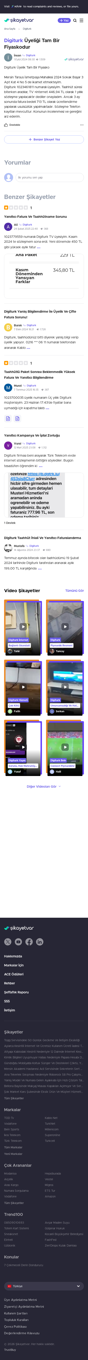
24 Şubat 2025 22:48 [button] (26, 228)
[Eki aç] (44, 276)
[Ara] (75, 20)
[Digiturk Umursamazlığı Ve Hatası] (64, 689)
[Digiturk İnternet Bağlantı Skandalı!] (23, 629)
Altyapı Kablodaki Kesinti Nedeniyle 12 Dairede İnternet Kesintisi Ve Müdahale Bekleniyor (44, 1051)
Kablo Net (51, 1118)
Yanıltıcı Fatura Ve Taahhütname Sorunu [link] (35, 216)
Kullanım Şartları (15, 1313)
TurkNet (50, 1123)
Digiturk (27, 28)
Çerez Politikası (15, 1326)
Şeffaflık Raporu (16, 992)
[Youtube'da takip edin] (18, 942)
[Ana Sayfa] (19, 20)
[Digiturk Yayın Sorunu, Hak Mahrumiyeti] (23, 749)
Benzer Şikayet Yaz (47, 139)
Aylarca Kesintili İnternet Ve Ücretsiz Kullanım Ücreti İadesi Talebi (44, 1046)
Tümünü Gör (74, 590)
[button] (18, 207)
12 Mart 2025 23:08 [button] (24, 447)
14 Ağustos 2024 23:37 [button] (27, 550)
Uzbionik (9, 1245)
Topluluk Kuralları (16, 1320)
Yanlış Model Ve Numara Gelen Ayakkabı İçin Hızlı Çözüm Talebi (44, 1080)
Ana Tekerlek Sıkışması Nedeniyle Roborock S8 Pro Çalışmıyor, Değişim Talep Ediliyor (44, 1074)
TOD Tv (9, 1118)
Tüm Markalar (13, 1147)
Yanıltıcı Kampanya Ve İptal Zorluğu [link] (32, 435)
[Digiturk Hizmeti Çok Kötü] (23, 689)
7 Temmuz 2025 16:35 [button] (26, 389)
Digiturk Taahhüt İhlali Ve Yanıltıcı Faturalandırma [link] (42, 538)
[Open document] (8, 418)
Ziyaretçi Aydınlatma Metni (24, 1306)
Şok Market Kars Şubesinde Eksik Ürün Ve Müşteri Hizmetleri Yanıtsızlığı (44, 1091)
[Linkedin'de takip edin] (39, 942)
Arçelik (8, 1179)
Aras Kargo (11, 1185)
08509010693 (14, 1222)
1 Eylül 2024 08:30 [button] (24, 59)
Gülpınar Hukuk (55, 1228)
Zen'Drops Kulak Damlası (61, 1245)
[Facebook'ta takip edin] (29, 942)
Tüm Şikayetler (14, 1098)
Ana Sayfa (9, 28)
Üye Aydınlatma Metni (20, 1300)
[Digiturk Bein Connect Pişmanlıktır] (64, 749)
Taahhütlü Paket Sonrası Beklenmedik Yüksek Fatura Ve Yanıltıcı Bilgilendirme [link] (39, 374)
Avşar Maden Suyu (57, 1222)
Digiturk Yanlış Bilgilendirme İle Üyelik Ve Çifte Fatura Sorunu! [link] (40, 314)
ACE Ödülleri (14, 974)
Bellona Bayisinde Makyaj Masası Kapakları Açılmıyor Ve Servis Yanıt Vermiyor (44, 1086)
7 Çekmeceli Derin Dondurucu (23, 1265)
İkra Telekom (12, 1135)
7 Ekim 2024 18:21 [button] (24, 329)
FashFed (50, 1239)
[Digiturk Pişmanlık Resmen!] (64, 629)
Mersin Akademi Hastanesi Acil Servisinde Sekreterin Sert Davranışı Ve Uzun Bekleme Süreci (44, 1068)
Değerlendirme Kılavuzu (21, 1333)
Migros (49, 1185)
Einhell (8, 1239)
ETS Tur (50, 1190)
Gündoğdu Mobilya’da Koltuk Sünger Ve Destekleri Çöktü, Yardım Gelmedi (44, 1063)
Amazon (50, 1196)
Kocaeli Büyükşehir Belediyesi (64, 1234)
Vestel (49, 1179)
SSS (7, 1001)
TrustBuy (10, 1349)
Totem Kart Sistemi (16, 1228)
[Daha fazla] (82, 125)
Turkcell (50, 1140)
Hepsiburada (53, 1173)
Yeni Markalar (13, 1154)
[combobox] (44, 1286)
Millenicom (52, 1129)
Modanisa (10, 1173)
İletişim (9, 1010)
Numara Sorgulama (16, 1190)
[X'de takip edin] (7, 942)
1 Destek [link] (10, 522)
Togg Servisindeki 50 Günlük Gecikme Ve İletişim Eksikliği (42, 1040)
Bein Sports (11, 1129)
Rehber (9, 983)
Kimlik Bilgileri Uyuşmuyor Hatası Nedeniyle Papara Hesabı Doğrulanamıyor (44, 1057)
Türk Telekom (13, 1140)
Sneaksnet (11, 1234)
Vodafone (10, 1123)
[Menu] (81, 20)
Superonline (52, 1135)
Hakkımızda (13, 956)
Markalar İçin (14, 965)
